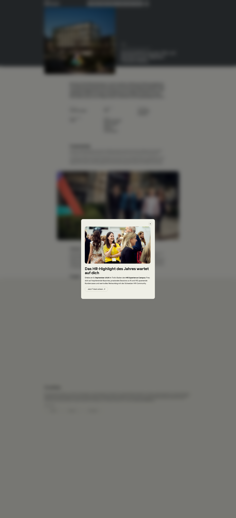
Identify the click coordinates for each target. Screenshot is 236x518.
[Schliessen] (150, 224)
